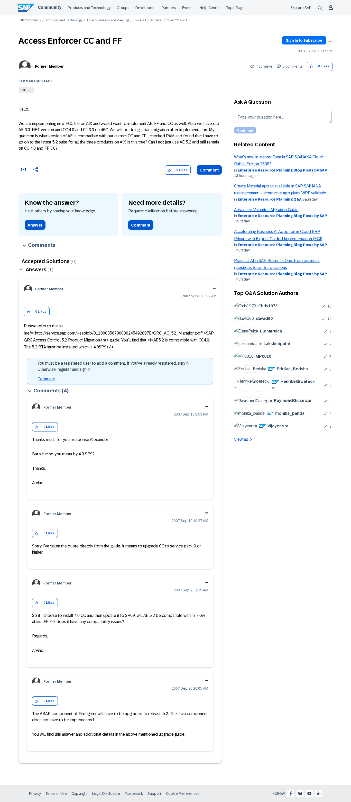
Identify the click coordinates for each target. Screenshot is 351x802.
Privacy (35, 793)
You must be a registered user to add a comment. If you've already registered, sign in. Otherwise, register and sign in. (113, 366)
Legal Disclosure (106, 793)
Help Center (210, 8)
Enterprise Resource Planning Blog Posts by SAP (282, 170)
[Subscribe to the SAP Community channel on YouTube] (309, 793)
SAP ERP (26, 90)
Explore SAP (301, 8)
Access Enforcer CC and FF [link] (170, 20)
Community (49, 7)
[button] (311, 66)
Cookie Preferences (182, 793)
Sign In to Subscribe (304, 40)
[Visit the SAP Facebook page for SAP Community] (291, 793)
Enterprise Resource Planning (108, 20)
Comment (209, 170)
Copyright (79, 793)
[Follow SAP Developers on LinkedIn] (319, 793)
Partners (169, 8)
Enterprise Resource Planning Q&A (270, 199)
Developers (145, 8)
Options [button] (329, 41)
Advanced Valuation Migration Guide (266, 210)
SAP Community (30, 20)
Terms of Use (56, 793)
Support (154, 793)
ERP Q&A (140, 20)
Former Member (49, 66)
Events (187, 8)
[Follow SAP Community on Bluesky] (300, 793)
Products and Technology (89, 8)
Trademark (134, 793)
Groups (123, 8)
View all (241, 439)
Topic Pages (236, 8)
